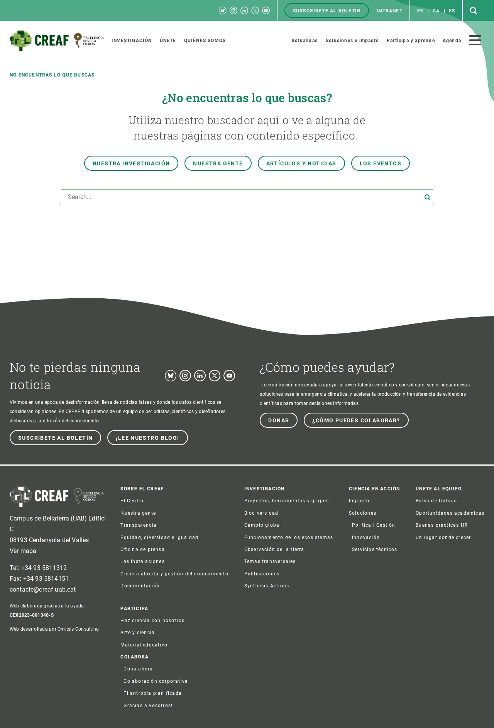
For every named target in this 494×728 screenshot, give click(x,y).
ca (436, 11)
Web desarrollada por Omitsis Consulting (54, 629)
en (420, 11)
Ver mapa (23, 551)
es (452, 11)
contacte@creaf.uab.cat (43, 589)
